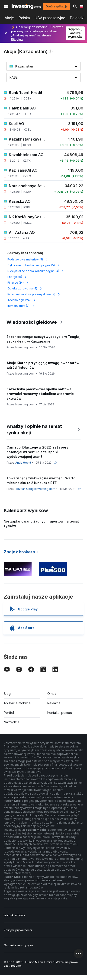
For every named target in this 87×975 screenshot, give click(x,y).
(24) (19, 300)
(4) (33, 271)
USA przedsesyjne (50, 18)
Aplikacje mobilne (17, 703)
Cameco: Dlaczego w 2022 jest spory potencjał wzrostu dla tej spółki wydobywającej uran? (37, 452)
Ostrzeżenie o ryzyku (18, 945)
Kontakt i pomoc (59, 713)
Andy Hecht (23, 462)
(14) (15, 282)
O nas (51, 694)
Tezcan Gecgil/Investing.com (35, 489)
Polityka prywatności (18, 930)
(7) (31, 294)
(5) (25, 259)
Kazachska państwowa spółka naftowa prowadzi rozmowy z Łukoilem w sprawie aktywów (40, 393)
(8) (14, 277)
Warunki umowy (14, 915)
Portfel (9, 713)
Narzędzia (11, 722)
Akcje (9, 18)
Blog (7, 694)
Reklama (53, 703)
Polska (24, 18)
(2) (18, 306)
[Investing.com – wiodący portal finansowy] (26, 6)
